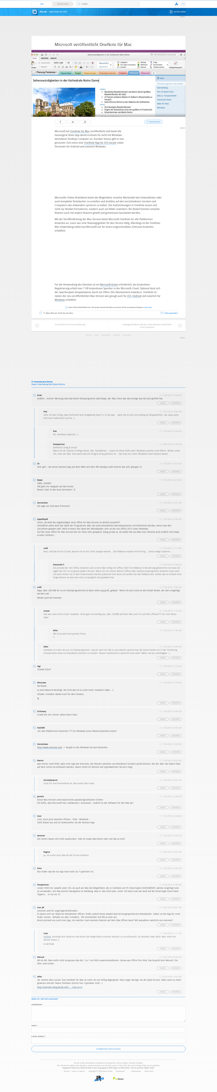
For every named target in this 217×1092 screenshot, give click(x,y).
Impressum (120, 1071)
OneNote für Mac (80, 131)
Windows (60, 299)
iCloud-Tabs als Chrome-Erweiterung (70, 324)
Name (34, 1025)
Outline (47, 936)
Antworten (176, 403)
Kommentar (37, 1004)
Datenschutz (136, 1071)
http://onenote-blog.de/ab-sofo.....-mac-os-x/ (59, 987)
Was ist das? (148, 307)
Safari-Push (148, 1071)
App (176, 4)
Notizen (117, 335)
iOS (129, 296)
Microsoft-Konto (109, 284)
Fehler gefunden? (171, 313)
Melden (162, 403)
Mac (97, 335)
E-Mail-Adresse (38, 1036)
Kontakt (183, 4)
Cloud (89, 335)
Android (136, 296)
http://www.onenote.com (49, 747)
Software (127, 335)
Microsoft (106, 335)
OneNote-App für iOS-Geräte (100, 142)
